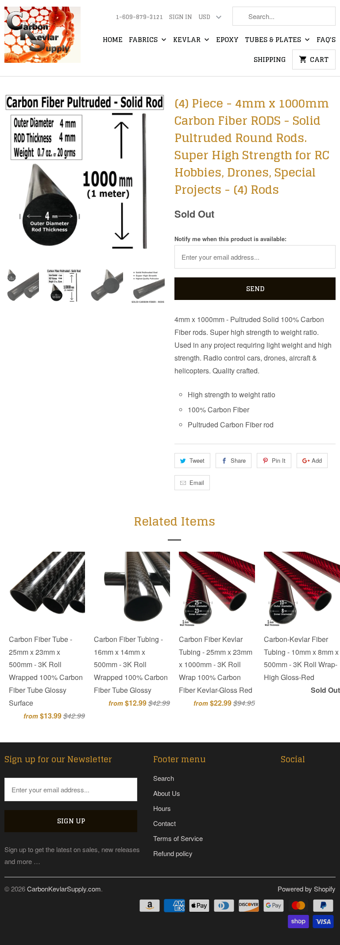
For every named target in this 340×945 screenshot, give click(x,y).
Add (317, 460)
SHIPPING (270, 60)
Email (196, 482)
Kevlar (187, 40)
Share (238, 460)
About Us (166, 793)
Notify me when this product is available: (230, 238)
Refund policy (173, 853)
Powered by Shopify (307, 888)
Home (113, 40)
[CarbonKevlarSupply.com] (42, 38)
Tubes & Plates (274, 40)
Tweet (197, 460)
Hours (162, 808)
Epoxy (227, 40)
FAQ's (326, 40)
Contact (164, 823)
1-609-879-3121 (139, 17)
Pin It (279, 460)
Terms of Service (178, 838)
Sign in (180, 17)
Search (163, 778)
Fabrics (144, 40)
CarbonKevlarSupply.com (64, 888)
